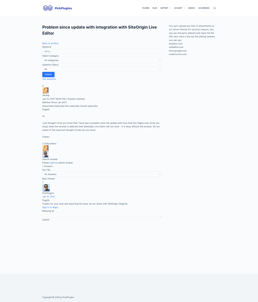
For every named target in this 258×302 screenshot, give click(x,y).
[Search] (215, 8)
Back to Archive (50, 43)
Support (164, 8)
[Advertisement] (102, 244)
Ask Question (49, 79)
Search (191, 8)
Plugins (145, 8)
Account (178, 8)
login (52, 162)
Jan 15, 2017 (48, 196)
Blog (155, 8)
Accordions (203, 8)
